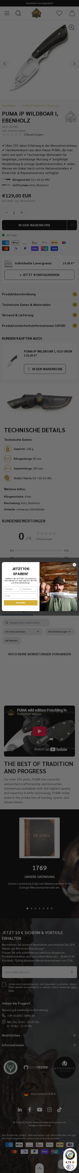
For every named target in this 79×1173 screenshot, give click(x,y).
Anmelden (21, 602)
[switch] (70, 1167)
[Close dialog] (74, 564)
